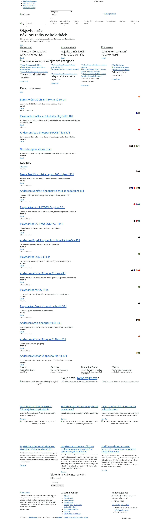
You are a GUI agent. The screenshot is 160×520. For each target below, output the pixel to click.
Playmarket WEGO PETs (34, 289)
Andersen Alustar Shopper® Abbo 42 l (43, 339)
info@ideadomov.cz (30, 1)
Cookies (59, 517)
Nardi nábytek (111, 21)
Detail (22, 58)
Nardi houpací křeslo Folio (35, 149)
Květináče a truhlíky (53, 22)
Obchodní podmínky (71, 509)
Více (21, 45)
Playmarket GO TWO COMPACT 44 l (41, 223)
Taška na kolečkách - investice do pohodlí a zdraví (118, 408)
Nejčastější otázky (29, 8)
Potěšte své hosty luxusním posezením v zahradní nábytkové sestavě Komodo (118, 449)
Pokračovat (24, 81)
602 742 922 (125, 505)
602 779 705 (116, 505)
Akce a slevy (99, 21)
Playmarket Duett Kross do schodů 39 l (43, 306)
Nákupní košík (110, 14)
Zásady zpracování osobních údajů (76, 517)
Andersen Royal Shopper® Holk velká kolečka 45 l (50, 240)
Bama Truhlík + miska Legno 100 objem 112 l (47, 174)
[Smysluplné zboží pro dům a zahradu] (46, 20)
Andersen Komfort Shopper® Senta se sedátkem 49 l (52, 190)
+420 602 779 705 (29, 3)
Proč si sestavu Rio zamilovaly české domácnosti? (79, 408)
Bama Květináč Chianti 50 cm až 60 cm (43, 99)
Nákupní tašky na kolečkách (65, 22)
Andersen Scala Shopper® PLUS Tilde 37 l (45, 132)
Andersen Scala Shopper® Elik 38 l (40, 322)
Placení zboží (68, 498)
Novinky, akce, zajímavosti (73, 505)
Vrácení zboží (68, 503)
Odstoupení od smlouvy (72, 514)
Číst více (23, 419)
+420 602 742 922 (29, 6)
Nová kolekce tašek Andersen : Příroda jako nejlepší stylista (36, 408)
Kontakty (67, 511)
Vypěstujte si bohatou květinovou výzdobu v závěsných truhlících (37, 447)
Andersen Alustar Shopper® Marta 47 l (43, 355)
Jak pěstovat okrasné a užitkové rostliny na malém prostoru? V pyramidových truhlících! (77, 449)
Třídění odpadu (76, 22)
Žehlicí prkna (134, 21)
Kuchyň (122, 21)
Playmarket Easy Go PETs (35, 256)
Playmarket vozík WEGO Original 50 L (42, 207)
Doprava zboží (69, 500)
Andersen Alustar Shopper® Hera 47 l (42, 273)
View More (24, 167)
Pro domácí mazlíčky (88, 22)
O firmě (66, 496)
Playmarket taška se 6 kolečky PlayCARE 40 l (46, 116)
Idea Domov (33, 517)
